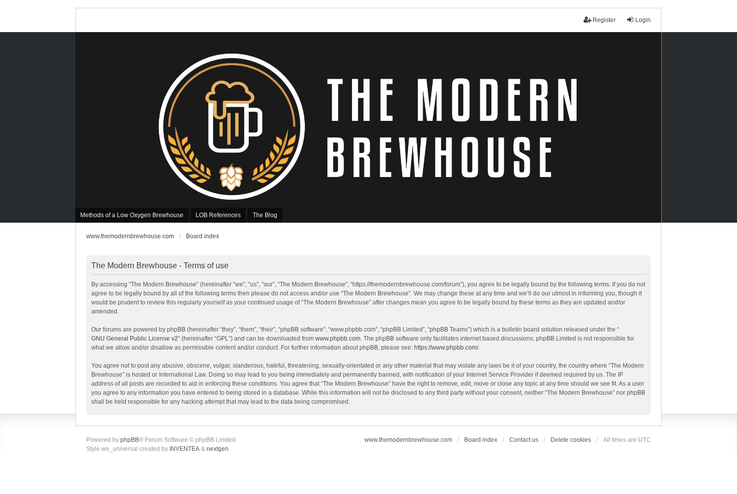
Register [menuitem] (604, 20)
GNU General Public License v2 (134, 338)
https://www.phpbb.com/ (446, 347)
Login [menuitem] (643, 20)
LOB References (218, 215)
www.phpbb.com (337, 338)
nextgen (218, 448)
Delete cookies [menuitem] (570, 439)
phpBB (129, 439)
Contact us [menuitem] (523, 439)
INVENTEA (184, 448)
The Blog (265, 215)
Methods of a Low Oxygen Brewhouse (131, 215)
